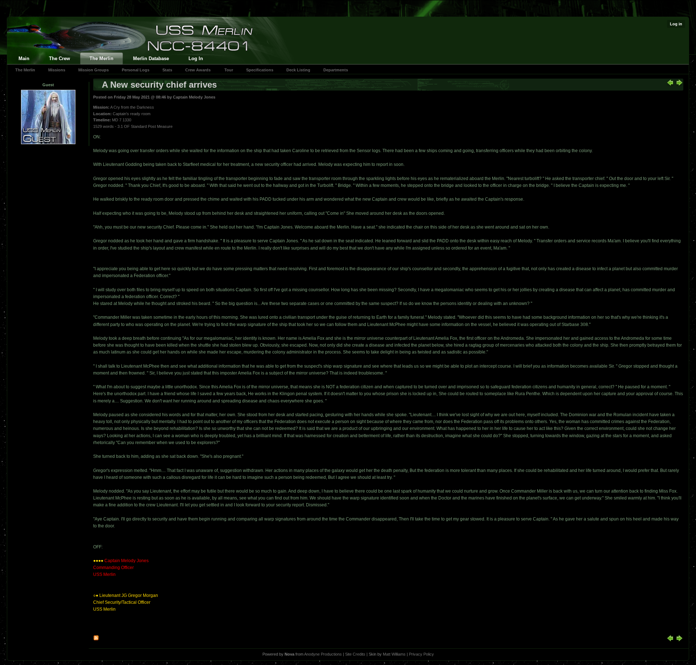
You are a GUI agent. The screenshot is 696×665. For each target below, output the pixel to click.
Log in (676, 24)
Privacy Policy (421, 654)
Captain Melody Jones (194, 97)
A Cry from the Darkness (132, 107)
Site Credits (355, 654)
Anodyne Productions (323, 654)
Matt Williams (394, 654)
